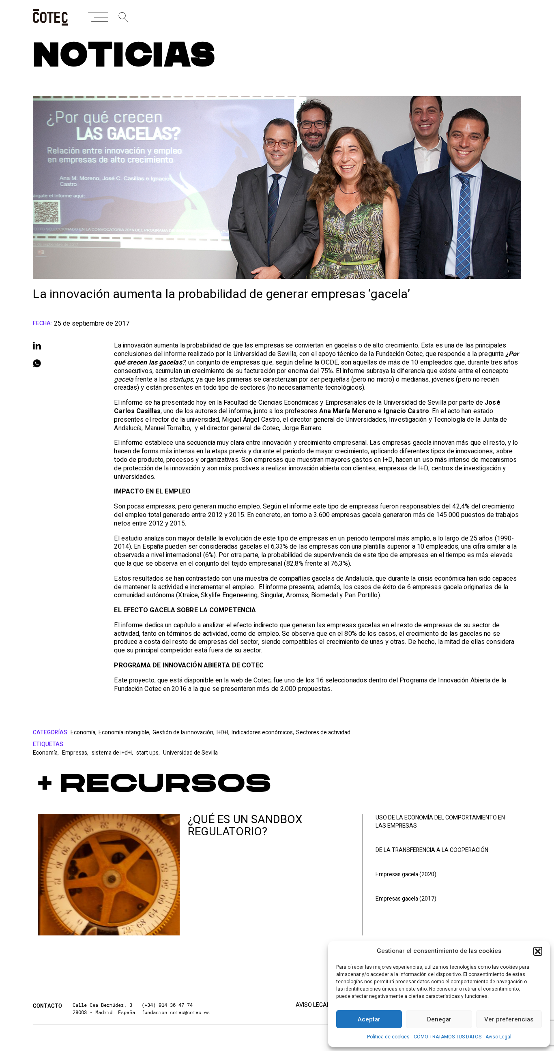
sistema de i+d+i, (113, 753)
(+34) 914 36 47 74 (167, 1005)
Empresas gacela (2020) (406, 875)
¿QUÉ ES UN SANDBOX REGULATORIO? (245, 826)
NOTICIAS (124, 55)
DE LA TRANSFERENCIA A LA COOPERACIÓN (432, 850)
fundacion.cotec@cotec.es (176, 1012)
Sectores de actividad (323, 733)
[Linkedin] (65, 345)
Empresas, (76, 753)
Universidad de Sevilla (190, 753)
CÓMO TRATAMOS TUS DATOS (447, 1036)
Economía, (84, 733)
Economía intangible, (124, 733)
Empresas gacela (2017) (406, 899)
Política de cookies (388, 1036)
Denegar (439, 1019)
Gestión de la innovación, (183, 733)
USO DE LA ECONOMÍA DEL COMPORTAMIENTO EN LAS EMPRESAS (440, 822)
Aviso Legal (498, 1036)
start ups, (148, 753)
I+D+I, (223, 733)
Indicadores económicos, (263, 733)
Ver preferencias (508, 1019)
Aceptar (369, 1019)
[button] (538, 951)
